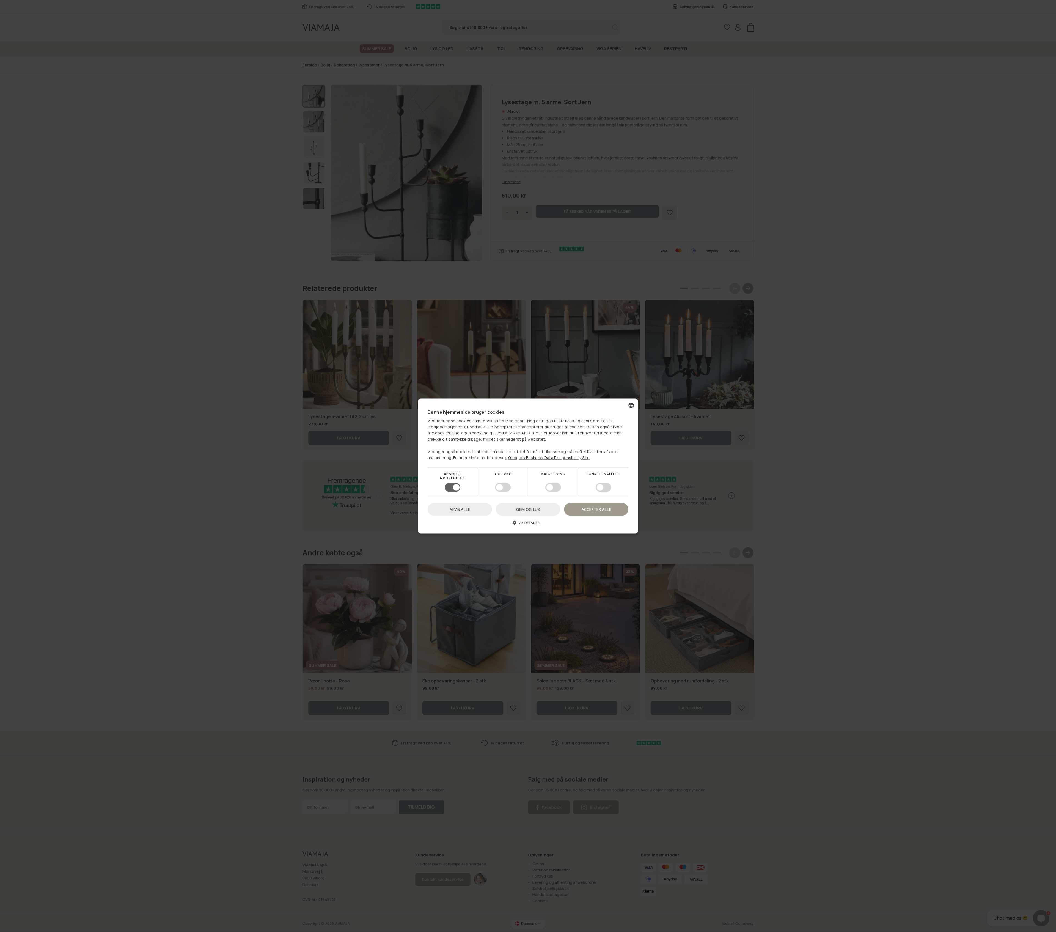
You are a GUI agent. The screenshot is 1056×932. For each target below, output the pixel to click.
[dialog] (528, 466)
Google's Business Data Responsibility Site (549, 457)
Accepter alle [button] (596, 509)
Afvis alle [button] (460, 509)
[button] (528, 524)
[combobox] (631, 405)
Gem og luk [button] (528, 509)
